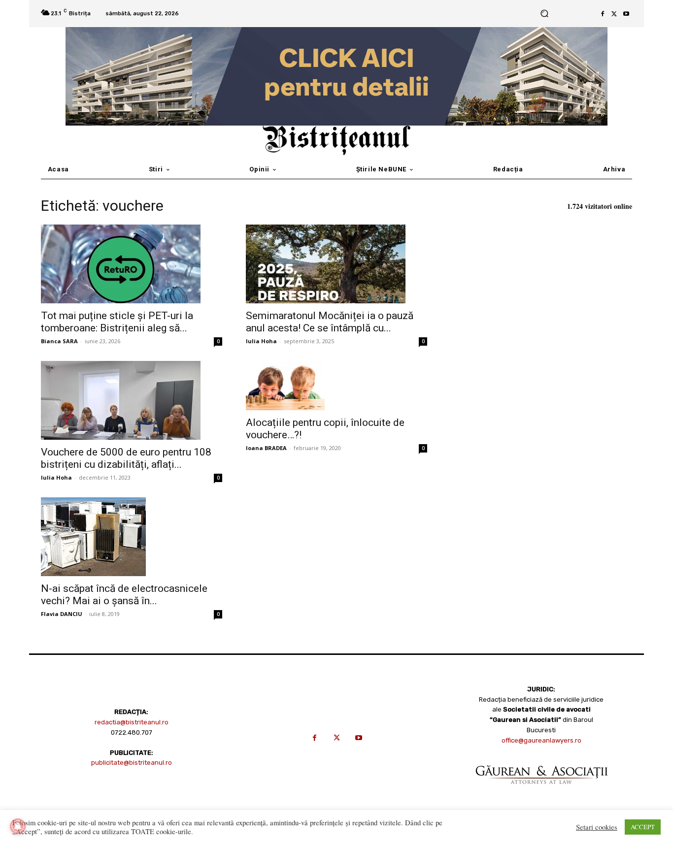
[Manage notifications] (18, 826)
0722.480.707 (131, 732)
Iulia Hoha (261, 341)
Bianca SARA (59, 341)
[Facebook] (602, 14)
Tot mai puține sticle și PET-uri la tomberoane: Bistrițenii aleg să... (117, 322)
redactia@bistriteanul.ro (131, 722)
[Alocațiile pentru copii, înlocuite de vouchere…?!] (336, 385)
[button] (544, 13)
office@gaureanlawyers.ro (541, 740)
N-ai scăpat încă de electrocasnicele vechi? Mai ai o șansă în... (124, 595)
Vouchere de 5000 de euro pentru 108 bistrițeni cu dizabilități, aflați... (126, 458)
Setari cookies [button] (596, 827)
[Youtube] (626, 14)
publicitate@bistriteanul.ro (131, 762)
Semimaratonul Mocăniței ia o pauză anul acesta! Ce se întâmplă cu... (329, 322)
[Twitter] (614, 14)
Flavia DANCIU (61, 613)
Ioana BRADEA (266, 448)
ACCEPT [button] (643, 826)
